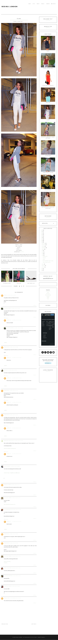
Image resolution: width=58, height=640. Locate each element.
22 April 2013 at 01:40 (16, 402)
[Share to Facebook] (21, 286)
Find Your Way (7, 567)
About (29, 3)
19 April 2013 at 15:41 (16, 497)
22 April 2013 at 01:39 (16, 357)
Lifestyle (48, 296)
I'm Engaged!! (48, 155)
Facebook (14, 472)
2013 (42, 241)
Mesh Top (48, 102)
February (43, 265)
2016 (42, 237)
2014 (42, 240)
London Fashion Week (48, 68)
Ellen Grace (7, 466)
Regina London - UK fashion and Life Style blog (26, 637)
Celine (48, 119)
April (43, 255)
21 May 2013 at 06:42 (16, 586)
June (43, 252)
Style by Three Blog (7, 561)
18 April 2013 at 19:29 (18, 440)
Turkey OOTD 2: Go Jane (48, 172)
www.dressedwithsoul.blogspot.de (10, 448)
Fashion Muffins (8, 575)
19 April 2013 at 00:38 (15, 466)
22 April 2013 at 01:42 (16, 453)
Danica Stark (7, 484)
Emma (5, 295)
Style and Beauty (48, 294)
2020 (42, 231)
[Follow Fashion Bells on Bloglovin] (48, 363)
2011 (42, 270)
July (42, 250)
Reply (35, 305)
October (43, 246)
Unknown (6, 390)
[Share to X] (19, 286)
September (44, 247)
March (43, 264)
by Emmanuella (8, 509)
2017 (42, 236)
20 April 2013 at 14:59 (16, 509)
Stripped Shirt (45, 256)
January (43, 267)
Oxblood (44, 257)
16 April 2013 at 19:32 (15, 308)
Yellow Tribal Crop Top (46, 262)
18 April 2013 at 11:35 (13, 414)
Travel (42, 3)
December (44, 243)
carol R (9, 357)
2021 (42, 230)
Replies (6, 355)
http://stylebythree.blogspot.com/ (9, 504)
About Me (48, 293)
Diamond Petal (22, 251)
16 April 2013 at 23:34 (12, 370)
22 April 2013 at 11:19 (16, 556)
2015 (42, 238)
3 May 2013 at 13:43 (17, 575)
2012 (42, 268)
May (42, 253)
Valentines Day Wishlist (48, 85)
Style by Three (7, 497)
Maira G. (43, 637)
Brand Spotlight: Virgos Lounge (48, 260)
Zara (19, 244)
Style (34, 3)
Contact (48, 3)
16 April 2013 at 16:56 (11, 295)
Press (48, 298)
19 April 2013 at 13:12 (15, 484)
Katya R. (6, 370)
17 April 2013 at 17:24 (13, 390)
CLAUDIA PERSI (7, 308)
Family (38, 3)
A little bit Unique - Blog (8, 472)
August (43, 249)
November (44, 244)
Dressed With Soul (9, 440)
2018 (42, 234)
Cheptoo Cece (7, 586)
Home (48, 292)
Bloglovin (18, 472)
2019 (42, 233)
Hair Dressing (48, 189)
